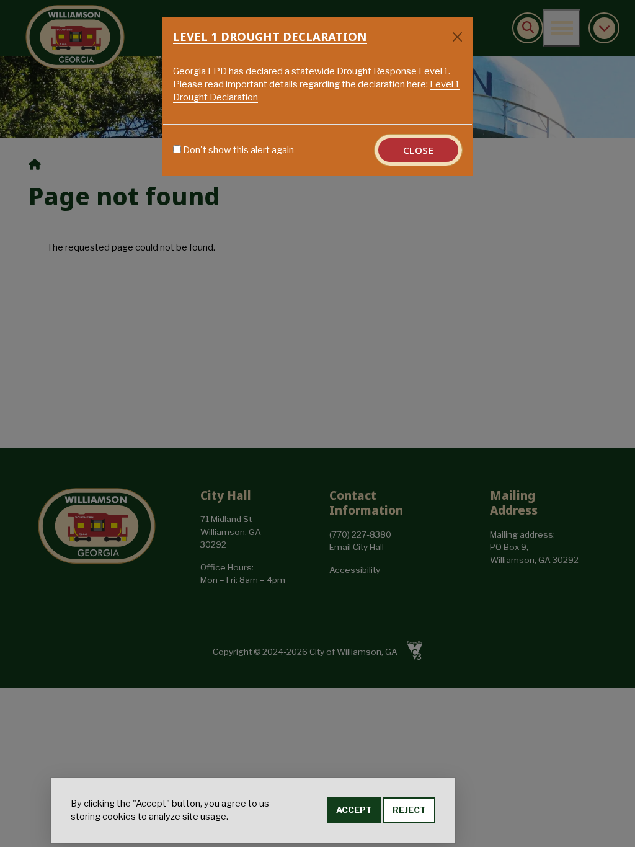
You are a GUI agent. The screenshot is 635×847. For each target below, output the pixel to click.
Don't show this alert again (238, 150)
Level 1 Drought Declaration (270, 36)
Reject (409, 810)
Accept (354, 810)
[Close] (457, 37)
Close (418, 150)
